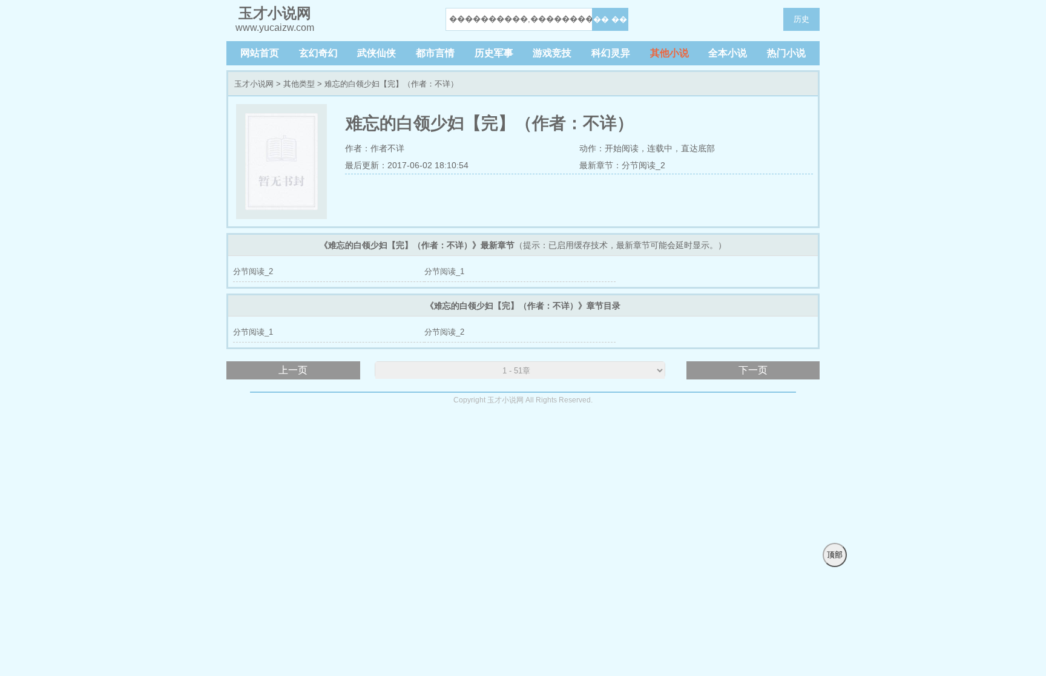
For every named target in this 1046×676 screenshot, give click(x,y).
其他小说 (669, 53)
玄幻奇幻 (318, 53)
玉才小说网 (254, 83)
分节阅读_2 (643, 165)
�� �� (610, 19)
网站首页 (259, 53)
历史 (801, 19)
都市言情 (435, 53)
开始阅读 (622, 148)
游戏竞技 (552, 53)
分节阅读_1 (444, 271)
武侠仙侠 (376, 53)
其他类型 (299, 83)
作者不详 (387, 148)
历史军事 (494, 53)
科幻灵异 (610, 53)
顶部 (835, 554)
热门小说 (786, 53)
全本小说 (727, 53)
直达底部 (698, 148)
